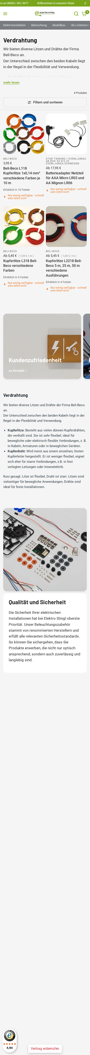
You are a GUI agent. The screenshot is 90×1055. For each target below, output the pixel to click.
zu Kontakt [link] (16, 370)
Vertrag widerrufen (45, 1049)
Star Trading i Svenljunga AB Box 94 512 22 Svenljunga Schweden (66, 161)
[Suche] (76, 14)
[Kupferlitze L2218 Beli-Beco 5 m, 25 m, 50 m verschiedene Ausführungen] (66, 226)
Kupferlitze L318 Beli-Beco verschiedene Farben (20, 266)
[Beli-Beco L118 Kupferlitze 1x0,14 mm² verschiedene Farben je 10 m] (23, 134)
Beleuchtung (39, 25)
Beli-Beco (10, 158)
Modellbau (58, 25)
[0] (83, 14)
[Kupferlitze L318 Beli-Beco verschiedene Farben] (23, 226)
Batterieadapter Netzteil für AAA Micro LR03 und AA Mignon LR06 (65, 178)
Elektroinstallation (14, 25)
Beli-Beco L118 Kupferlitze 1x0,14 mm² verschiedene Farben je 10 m (21, 175)
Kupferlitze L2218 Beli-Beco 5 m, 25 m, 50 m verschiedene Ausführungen (64, 268)
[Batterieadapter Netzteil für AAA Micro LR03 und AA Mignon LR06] (66, 134)
